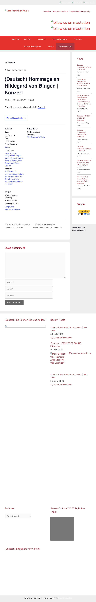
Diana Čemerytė (11, 153)
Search (51, 46)
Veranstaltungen (65, 46)
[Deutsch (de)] (65, 2)
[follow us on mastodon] (70, 22)
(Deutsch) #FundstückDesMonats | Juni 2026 (84, 148)
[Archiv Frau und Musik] (17, 11)
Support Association (32, 46)
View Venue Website (12, 209)
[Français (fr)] (88, 2)
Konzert (7, 147)
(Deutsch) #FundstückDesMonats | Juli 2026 (84, 67)
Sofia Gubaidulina (13, 161)
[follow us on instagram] (70, 16)
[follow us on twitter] (61, 16)
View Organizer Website (36, 137)
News (80, 58)
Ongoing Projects (60, 39)
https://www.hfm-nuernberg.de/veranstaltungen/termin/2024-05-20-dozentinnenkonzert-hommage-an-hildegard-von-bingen (14, 177)
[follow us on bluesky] (70, 28)
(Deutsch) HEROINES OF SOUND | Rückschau (83, 118)
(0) (51, 338)
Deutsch (41, 107)
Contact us (47, 12)
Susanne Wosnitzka (63, 338)
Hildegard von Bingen (13, 156)
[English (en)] (77, 2)
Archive (27, 39)
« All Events (10, 62)
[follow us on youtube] (74, 16)
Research (42, 39)
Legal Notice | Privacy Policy (80, 12)
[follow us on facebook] (66, 16)
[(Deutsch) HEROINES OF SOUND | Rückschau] (59, 361)
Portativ (14, 160)
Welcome (15, 39)
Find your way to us (60, 12)
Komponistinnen (11, 158)
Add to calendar (16, 118)
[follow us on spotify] (79, 16)
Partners (78, 39)
